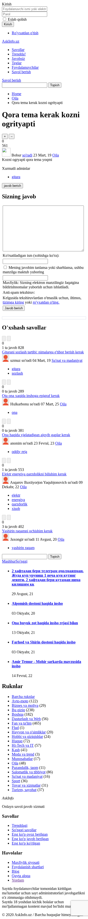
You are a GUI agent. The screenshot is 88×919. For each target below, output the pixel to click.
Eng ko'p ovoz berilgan (30, 834)
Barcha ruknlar (23, 696)
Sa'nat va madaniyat (67, 360)
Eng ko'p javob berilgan (30, 839)
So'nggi (21, 561)
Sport (16, 781)
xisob (16, 508)
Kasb (16, 750)
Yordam (18, 880)
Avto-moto (20, 701)
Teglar (17, 63)
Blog (15, 871)
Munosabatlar (22, 759)
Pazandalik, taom (25, 767)
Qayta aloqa (21, 876)
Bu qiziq (18, 710)
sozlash (17, 373)
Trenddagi (19, 825)
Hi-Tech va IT (23, 745)
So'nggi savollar (24, 830)
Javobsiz (18, 58)
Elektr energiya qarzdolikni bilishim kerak (34, 474)
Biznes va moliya (25, 705)
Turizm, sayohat (24, 790)
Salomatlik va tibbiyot (28, 772)
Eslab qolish (17, 19)
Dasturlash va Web (26, 719)
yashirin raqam (23, 548)
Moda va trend (23, 754)
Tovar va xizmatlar (26, 785)
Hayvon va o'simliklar (29, 732)
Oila (55, 155)
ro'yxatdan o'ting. (46, 302)
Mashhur (9, 561)
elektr (16, 495)
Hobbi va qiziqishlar (27, 736)
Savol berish (21, 72)
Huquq (17, 741)
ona (14, 412)
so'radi (27, 155)
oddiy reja (19, 452)
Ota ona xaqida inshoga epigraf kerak (31, 396)
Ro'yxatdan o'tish (25, 33)
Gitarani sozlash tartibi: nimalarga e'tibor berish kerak (43, 352)
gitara (16, 177)
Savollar (18, 50)
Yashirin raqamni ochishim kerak (27, 531)
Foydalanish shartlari (28, 867)
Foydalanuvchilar (25, 67)
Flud (15, 728)
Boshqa (17, 714)
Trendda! (19, 54)
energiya (18, 500)
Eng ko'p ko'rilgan (26, 843)
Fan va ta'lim (22, 723)
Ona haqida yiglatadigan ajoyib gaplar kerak (36, 435)
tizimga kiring (13, 302)
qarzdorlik (19, 504)
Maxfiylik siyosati (25, 862)
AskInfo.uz (10, 41)
